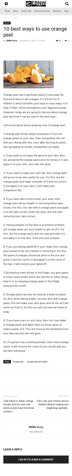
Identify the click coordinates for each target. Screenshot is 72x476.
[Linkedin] (40, 52)
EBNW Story (11, 40)
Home (6, 17)
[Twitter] (25, 52)
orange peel (18, 361)
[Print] (48, 52)
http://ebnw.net (36, 432)
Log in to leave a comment (36, 459)
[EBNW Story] (36, 3)
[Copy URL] (55, 52)
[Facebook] (32, 52)
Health (15, 17)
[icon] (6, 4)
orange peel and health (37, 361)
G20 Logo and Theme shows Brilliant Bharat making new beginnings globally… (53, 404)
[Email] (63, 52)
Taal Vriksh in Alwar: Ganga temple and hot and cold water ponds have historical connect (18, 406)
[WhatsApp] (17, 52)
